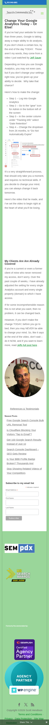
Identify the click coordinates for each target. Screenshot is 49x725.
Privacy (9, 718)
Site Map (39, 718)
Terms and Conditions (30, 714)
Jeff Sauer (35, 57)
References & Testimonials (24, 408)
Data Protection (23, 718)
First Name (10, 498)
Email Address (12, 490)
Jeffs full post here (27, 345)
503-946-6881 (12, 3)
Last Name (10, 508)
